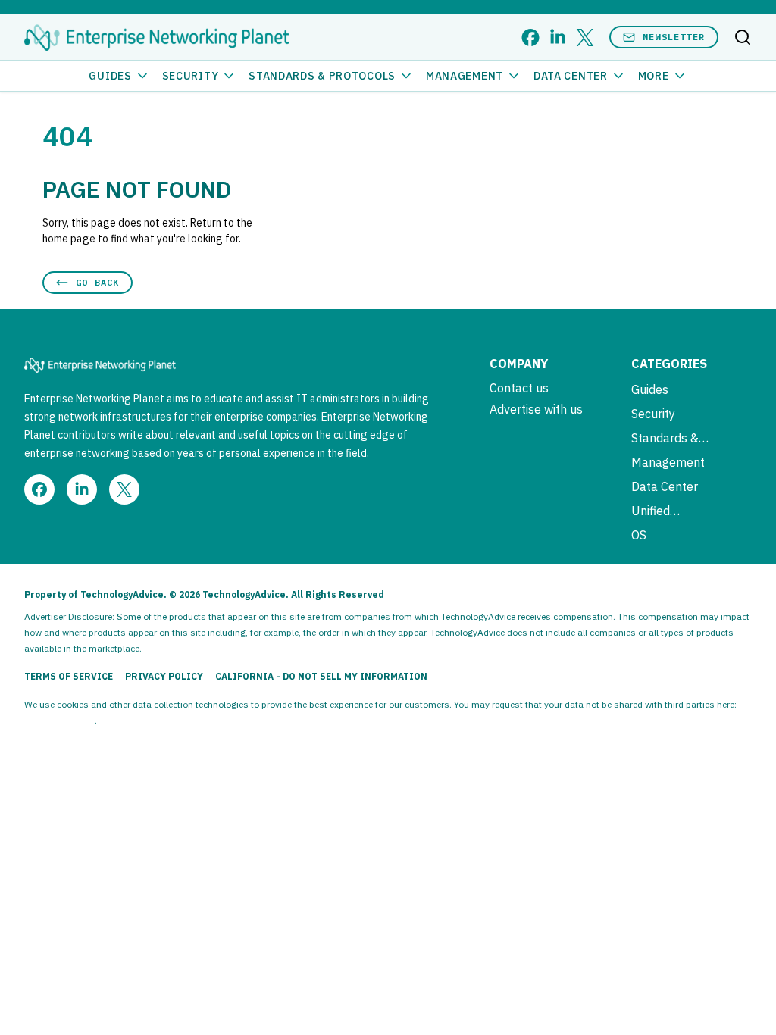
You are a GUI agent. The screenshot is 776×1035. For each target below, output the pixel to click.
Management (464, 76)
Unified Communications (676, 510)
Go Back (97, 282)
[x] (585, 37)
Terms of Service (68, 676)
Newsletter (674, 36)
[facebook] (530, 37)
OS (638, 535)
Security (190, 76)
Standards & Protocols (322, 76)
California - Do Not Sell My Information (321, 676)
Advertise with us (536, 409)
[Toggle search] (743, 37)
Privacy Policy (164, 676)
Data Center (571, 76)
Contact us (519, 388)
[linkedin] (558, 37)
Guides (110, 76)
